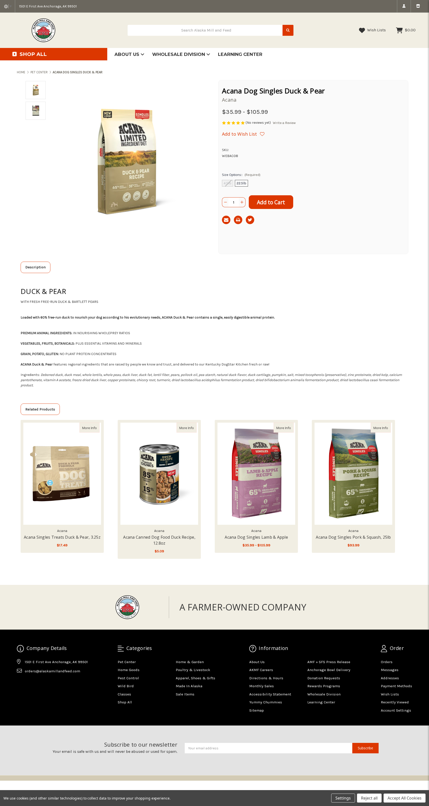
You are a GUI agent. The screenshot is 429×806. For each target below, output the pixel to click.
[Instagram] (30, 683)
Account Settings (396, 710)
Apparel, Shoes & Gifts (195, 678)
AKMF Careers (261, 670)
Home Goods (129, 670)
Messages (389, 670)
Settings (343, 798)
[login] (404, 6)
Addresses (390, 678)
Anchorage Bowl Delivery (328, 670)
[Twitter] (250, 220)
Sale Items (185, 694)
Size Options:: (241, 174)
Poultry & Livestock (193, 670)
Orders (387, 662)
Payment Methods (396, 686)
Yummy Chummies (265, 702)
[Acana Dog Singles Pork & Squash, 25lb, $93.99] (353, 473)
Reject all (369, 798)
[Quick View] (94, 428)
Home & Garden (190, 662)
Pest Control (128, 678)
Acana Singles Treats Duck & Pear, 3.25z (62, 537)
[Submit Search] (288, 30)
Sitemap (256, 710)
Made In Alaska (189, 686)
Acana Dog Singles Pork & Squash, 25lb (353, 537)
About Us (127, 54)
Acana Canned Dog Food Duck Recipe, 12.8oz (159, 540)
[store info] (418, 6)
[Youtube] (39, 683)
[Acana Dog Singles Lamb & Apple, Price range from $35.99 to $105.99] (256, 473)
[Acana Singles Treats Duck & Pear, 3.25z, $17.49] (62, 473)
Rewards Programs (323, 686)
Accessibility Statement (270, 694)
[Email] (226, 220)
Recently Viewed (395, 702)
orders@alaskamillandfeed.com (52, 671)
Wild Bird (126, 686)
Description (35, 267)
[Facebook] (20, 683)
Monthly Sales (261, 686)
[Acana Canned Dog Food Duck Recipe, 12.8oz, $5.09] (159, 473)
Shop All (125, 702)
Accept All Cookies (405, 798)
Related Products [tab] (40, 409)
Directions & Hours (266, 678)
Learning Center (240, 54)
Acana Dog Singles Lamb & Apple (256, 537)
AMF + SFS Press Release (328, 662)
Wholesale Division (179, 54)
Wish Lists (376, 30)
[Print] (238, 220)
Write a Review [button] (284, 123)
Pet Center (127, 662)
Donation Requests (323, 678)
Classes (124, 694)
